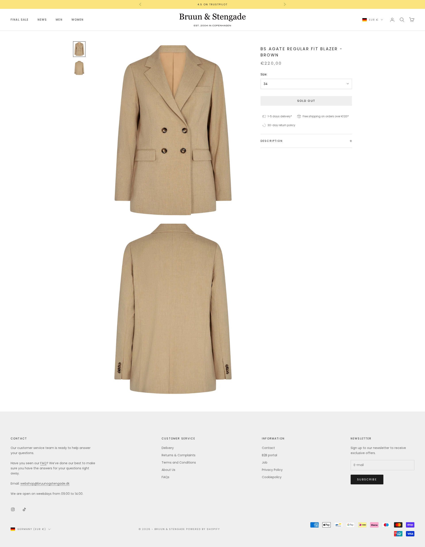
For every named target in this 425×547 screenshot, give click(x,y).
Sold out (306, 101)
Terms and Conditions (179, 462)
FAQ (43, 463)
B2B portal (269, 455)
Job (264, 462)
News (42, 19)
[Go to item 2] (79, 68)
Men (59, 19)
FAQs (165, 477)
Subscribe (367, 479)
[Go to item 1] (79, 49)
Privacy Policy (272, 470)
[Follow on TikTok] (24, 509)
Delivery (168, 448)
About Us (168, 470)
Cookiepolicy (272, 477)
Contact (268, 448)
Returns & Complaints (178, 455)
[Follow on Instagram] (13, 509)
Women (77, 19)
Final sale (20, 19)
